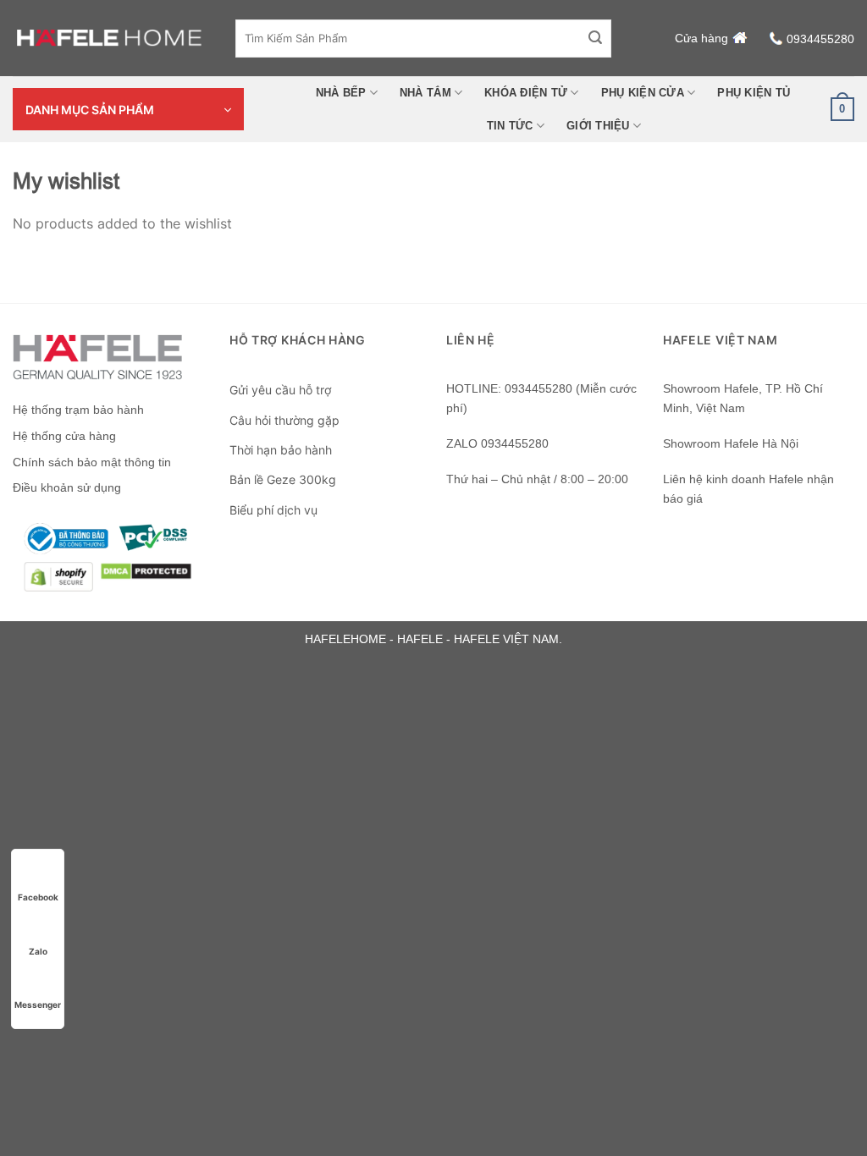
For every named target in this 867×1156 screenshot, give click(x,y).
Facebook (38, 897)
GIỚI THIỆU (598, 125)
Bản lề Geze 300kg (282, 479)
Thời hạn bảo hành (280, 450)
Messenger (37, 1004)
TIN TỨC (510, 125)
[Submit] (595, 38)
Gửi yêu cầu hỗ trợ (280, 390)
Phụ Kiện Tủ (753, 92)
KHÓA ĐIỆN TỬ (525, 92)
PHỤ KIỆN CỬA (642, 92)
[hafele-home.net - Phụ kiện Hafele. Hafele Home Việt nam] (111, 38)
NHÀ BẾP (341, 92)
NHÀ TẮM (425, 92)
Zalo (38, 951)
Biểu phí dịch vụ (273, 510)
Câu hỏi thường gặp (284, 420)
